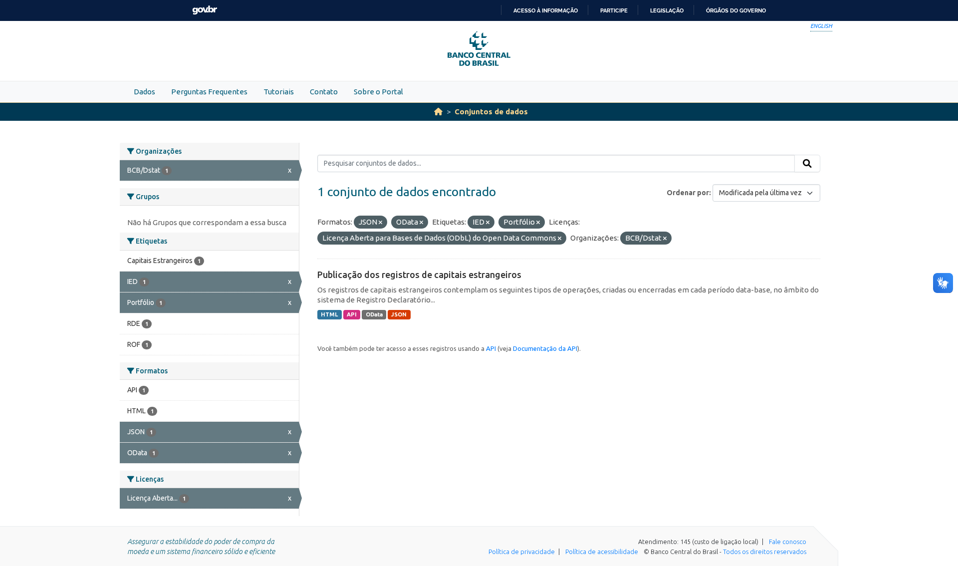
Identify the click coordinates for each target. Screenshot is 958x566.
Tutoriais (278, 91)
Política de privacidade (521, 551)
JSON (399, 314)
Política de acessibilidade (601, 551)
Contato (324, 91)
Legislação (667, 10)
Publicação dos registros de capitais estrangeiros (419, 275)
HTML (329, 314)
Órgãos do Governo (736, 10)
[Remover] (380, 223)
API (352, 314)
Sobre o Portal (378, 91)
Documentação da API (545, 348)
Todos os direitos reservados (764, 551)
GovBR (204, 10)
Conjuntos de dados (491, 111)
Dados (144, 91)
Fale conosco (787, 541)
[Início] (438, 111)
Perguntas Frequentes (209, 91)
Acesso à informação (545, 10)
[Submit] (807, 164)
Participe (614, 10)
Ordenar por (688, 193)
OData (374, 314)
